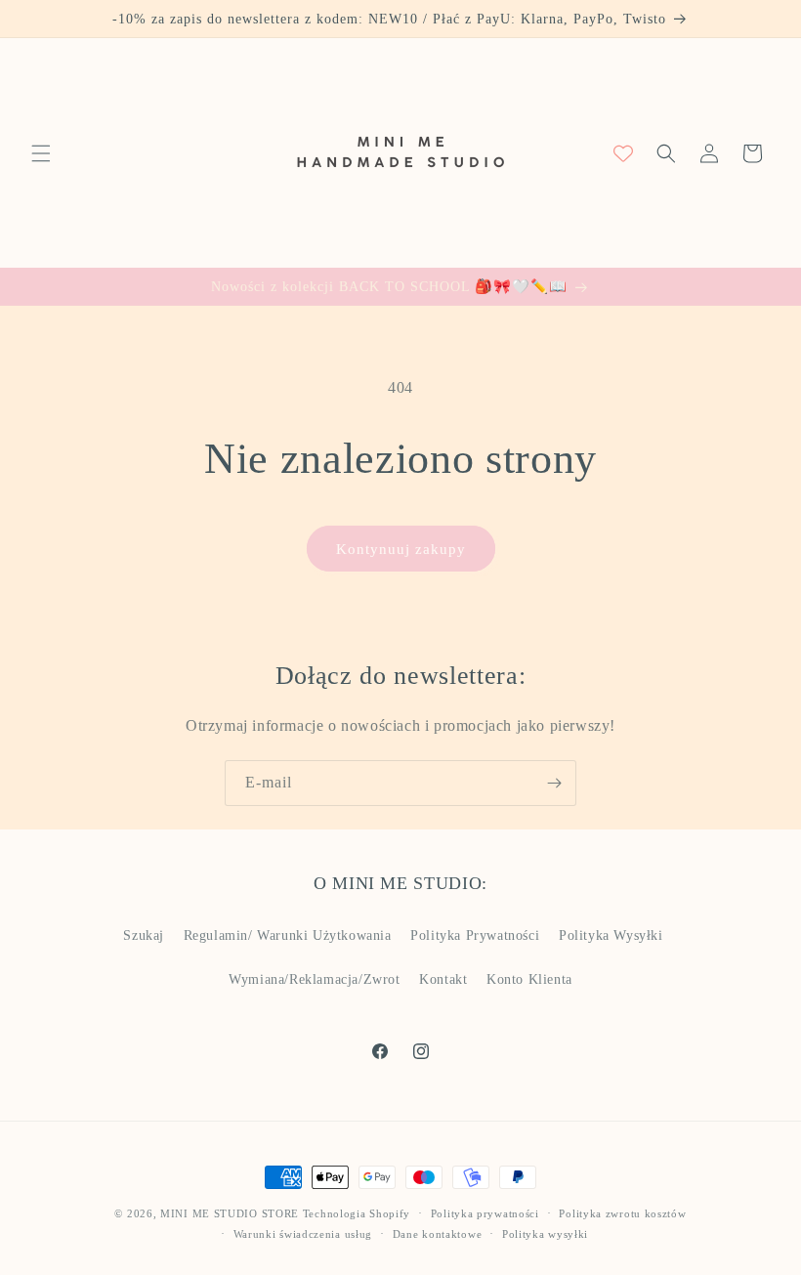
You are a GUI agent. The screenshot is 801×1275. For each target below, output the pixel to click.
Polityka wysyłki (545, 1234)
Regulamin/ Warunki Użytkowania (288, 935)
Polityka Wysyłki (611, 935)
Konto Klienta (529, 979)
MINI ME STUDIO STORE (229, 1213)
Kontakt (443, 979)
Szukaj (143, 935)
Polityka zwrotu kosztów (622, 1213)
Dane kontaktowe (438, 1234)
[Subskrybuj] (553, 783)
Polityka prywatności (485, 1213)
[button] (41, 153)
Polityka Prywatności (474, 935)
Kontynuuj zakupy (401, 549)
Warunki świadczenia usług (303, 1234)
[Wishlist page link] (623, 153)
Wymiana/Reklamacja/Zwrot (314, 979)
